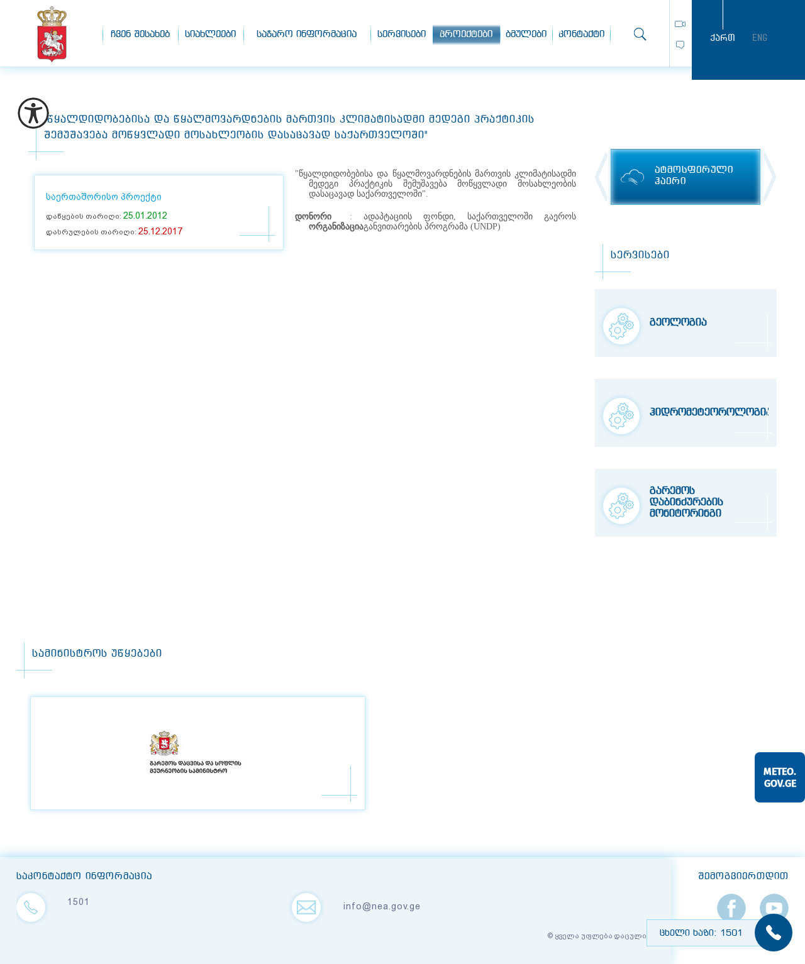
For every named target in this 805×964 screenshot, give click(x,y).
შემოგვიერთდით (743, 877)
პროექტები (466, 35)
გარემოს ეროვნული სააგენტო (51, 34)
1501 (78, 902)
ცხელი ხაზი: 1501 (701, 933)
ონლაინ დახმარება (680, 45)
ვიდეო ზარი (680, 24)
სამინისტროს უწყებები (97, 654)
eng (759, 37)
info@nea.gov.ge (382, 906)
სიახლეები (210, 35)
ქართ (722, 37)
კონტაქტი (581, 35)
